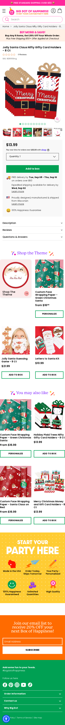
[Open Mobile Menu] (5, 11)
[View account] (53, 11)
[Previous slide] (7, 132)
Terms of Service (24, 717)
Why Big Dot (11, 708)
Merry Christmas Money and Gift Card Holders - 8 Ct (49, 504)
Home (6, 26)
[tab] (20, 124)
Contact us (10, 701)
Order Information (15, 694)
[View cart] (59, 12)
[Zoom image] (57, 119)
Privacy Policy (9, 717)
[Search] (7, 19)
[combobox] (32, 19)
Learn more (18, 191)
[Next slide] (57, 132)
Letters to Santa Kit (45, 327)
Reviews (7, 230)
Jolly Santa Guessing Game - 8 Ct (13, 328)
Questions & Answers (15, 236)
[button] (17, 132)
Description (9, 223)
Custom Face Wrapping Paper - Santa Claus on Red (14, 504)
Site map (38, 717)
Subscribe (32, 650)
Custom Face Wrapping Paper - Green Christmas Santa (48, 263)
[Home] (29, 11)
